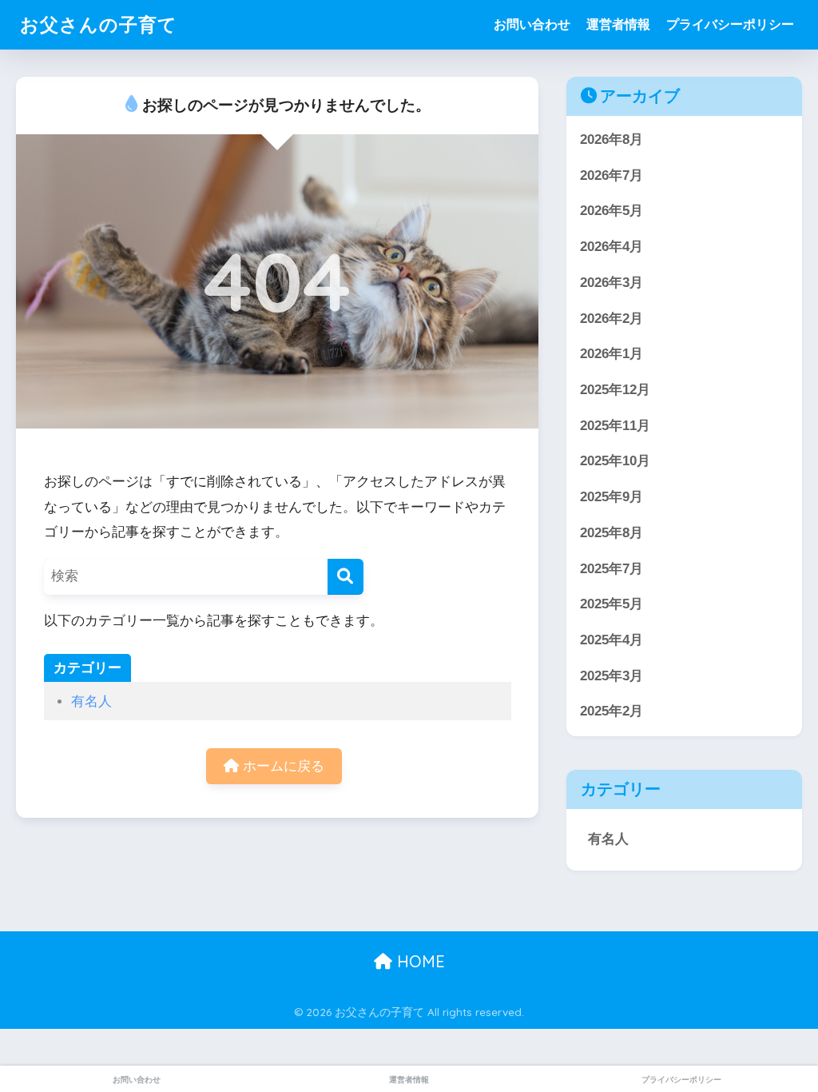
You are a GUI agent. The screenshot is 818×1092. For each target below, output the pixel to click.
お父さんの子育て (98, 24)
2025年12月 (615, 389)
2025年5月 (611, 604)
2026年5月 (611, 210)
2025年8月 (611, 532)
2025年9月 (611, 496)
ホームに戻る (281, 766)
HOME (418, 961)
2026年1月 (611, 353)
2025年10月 (615, 460)
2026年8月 (611, 139)
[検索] (345, 577)
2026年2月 (611, 318)
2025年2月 (611, 711)
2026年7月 (611, 175)
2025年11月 (615, 425)
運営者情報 (618, 24)
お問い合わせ (532, 24)
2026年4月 (611, 246)
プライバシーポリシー (730, 24)
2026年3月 (611, 282)
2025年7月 (611, 568)
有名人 (91, 701)
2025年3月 (611, 675)
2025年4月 (611, 640)
